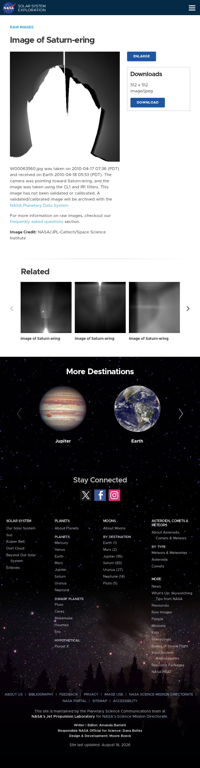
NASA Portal (74, 701)
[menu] (192, 8)
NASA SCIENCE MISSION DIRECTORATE (161, 694)
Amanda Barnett (112, 725)
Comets (158, 566)
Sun (9, 535)
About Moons (114, 528)
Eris (58, 632)
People (157, 619)
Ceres (59, 611)
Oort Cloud (15, 548)
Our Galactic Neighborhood (29, 20)
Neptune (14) (114, 576)
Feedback (68, 694)
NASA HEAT (162, 672)
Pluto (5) (110, 583)
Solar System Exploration (29, 8)
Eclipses (13, 568)
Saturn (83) (112, 563)
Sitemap (99, 701)
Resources (160, 605)
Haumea (62, 625)
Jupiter (63, 441)
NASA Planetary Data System (39, 206)
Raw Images (21, 27)
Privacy (91, 694)
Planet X (62, 646)
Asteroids (160, 559)
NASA (7, 8)
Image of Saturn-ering (40, 339)
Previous (11, 308)
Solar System (18, 521)
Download (148, 102)
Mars (59, 563)
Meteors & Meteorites (169, 553)
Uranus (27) (113, 570)
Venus (60, 550)
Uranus (61, 583)
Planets (62, 521)
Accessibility (125, 701)
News (156, 586)
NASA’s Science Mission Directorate (134, 716)
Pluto (59, 605)
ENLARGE (141, 56)
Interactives (161, 639)
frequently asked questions (36, 222)
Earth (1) (110, 543)
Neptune (62, 590)
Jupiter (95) (113, 556)
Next (188, 308)
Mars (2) (110, 550)
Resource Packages (168, 665)
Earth (137, 441)
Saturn (60, 576)
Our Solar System (20, 528)
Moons (109, 521)
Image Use (113, 694)
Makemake (64, 618)
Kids (155, 632)
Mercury (61, 543)
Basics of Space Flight (170, 646)
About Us (14, 694)
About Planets (67, 528)
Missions (159, 626)
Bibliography (41, 694)
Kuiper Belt (15, 541)
